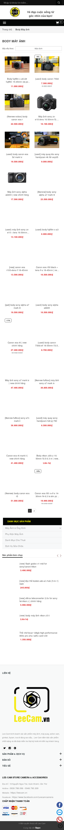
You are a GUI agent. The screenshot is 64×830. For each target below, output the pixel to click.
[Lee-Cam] (14, 12)
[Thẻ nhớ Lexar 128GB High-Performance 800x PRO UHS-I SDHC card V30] (9, 638)
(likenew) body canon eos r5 (17, 495)
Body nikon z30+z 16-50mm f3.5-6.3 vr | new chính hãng (47, 458)
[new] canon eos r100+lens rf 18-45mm (17, 269)
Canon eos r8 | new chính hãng (17, 344)
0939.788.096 (16, 788)
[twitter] (4, 748)
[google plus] (15, 748)
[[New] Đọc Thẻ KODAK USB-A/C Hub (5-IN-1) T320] (9, 586)
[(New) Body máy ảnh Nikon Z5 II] (9, 621)
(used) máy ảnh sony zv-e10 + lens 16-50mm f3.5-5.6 (17, 232)
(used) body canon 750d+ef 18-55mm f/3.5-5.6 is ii (46, 345)
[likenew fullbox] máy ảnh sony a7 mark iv (47, 382)
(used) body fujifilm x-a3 (46, 229)
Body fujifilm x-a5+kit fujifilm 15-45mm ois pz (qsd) (17, 81)
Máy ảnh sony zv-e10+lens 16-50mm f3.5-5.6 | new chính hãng (47, 119)
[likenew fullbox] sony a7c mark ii (17, 419)
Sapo (38, 827)
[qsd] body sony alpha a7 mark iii (17, 306)
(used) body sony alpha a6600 (47, 306)
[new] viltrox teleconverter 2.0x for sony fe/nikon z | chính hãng (38, 600)
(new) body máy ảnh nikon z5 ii (34, 615)
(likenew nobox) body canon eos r (17, 118)
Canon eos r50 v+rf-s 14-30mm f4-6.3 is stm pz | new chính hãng (47, 496)
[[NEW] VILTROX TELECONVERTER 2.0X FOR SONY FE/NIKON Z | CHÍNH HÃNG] (9, 604)
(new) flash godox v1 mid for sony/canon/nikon (33, 565)
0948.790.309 (31, 788)
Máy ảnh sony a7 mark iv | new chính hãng (17, 382)
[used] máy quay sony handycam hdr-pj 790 (46, 419)
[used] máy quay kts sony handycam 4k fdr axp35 (47, 156)
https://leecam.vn (19, 792)
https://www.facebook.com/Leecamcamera (32, 797)
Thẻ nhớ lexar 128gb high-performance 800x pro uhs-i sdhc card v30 (38, 634)
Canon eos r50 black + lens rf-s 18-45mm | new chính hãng (46, 270)
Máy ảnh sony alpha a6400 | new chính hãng (17, 193)
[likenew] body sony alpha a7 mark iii (47, 193)
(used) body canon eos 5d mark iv (17, 156)
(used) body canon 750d (47, 78)
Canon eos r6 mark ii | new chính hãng (17, 457)
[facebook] (9, 748)
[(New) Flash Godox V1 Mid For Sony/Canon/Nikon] (9, 569)
